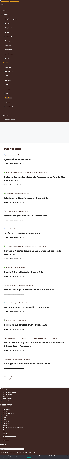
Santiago (8, 67)
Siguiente (11, 379)
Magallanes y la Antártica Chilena (13, 428)
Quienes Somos (10, 119)
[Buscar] (24, 449)
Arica (6, 84)
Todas (5, 111)
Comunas (6, 63)
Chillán (7, 76)
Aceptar (29, 458)
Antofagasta (9, 54)
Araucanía (8, 36)
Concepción (9, 71)
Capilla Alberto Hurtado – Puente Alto (23, 272)
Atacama (5, 415)
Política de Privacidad (9, 392)
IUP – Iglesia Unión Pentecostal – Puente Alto (27, 363)
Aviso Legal (6, 400)
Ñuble (7, 58)
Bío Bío (7, 23)
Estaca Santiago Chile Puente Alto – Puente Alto (29, 289)
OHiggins (8, 45)
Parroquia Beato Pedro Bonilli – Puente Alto (26, 307)
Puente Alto (8, 98)
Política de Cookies (8, 394)
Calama (7, 102)
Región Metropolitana (11, 19)
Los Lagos (8, 41)
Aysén (4, 417)
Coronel (7, 89)
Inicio (4, 10)
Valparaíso (8, 28)
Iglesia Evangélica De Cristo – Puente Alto (25, 215)
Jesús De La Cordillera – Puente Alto (22, 233)
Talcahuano (9, 106)
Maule (7, 32)
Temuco (7, 93)
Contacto (5, 115)
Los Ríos (5, 425)
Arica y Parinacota (8, 413)
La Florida (8, 80)
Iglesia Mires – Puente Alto (17, 159)
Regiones (5, 14)
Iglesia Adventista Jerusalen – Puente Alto (26, 198)
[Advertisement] (34, 132)
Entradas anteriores (10, 377)
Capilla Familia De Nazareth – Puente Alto (25, 324)
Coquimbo (8, 49)
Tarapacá (6, 438)
